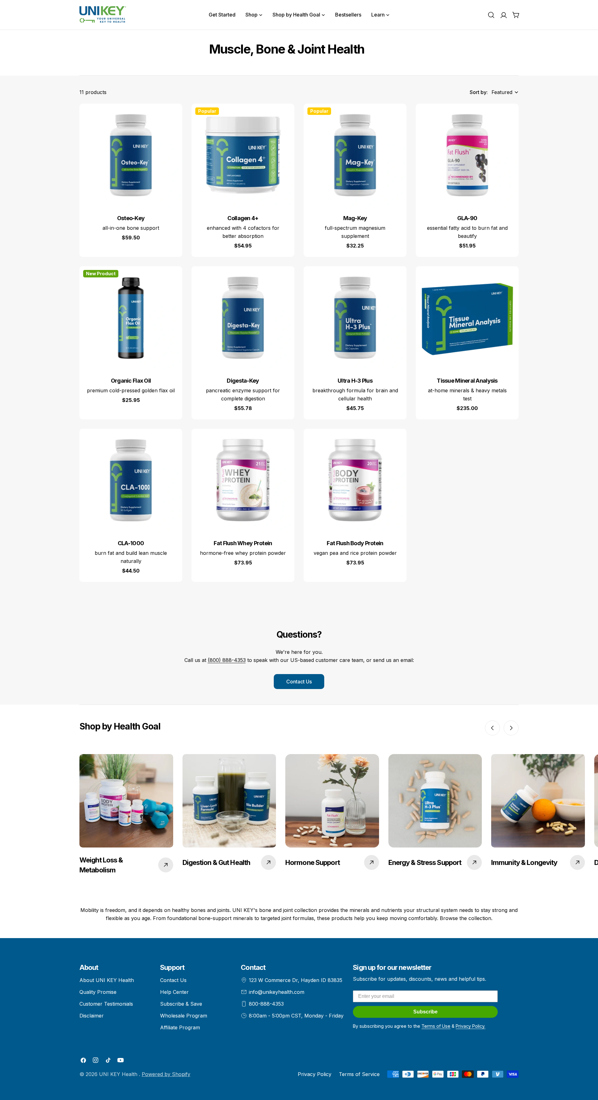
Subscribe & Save (181, 1004)
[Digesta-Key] (243, 317)
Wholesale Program (183, 1016)
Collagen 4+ (242, 218)
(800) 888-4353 (227, 660)
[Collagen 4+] (243, 155)
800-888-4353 (266, 1004)
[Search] (491, 15)
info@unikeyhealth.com (276, 992)
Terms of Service (359, 1074)
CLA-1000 (131, 543)
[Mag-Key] (355, 155)
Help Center (174, 992)
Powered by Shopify (166, 1074)
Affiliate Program (180, 1027)
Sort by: (479, 92)
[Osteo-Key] (130, 155)
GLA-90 (467, 218)
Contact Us (299, 681)
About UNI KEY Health (106, 980)
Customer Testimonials (106, 1004)
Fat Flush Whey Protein (243, 543)
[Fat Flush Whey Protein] (243, 480)
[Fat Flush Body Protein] (355, 480)
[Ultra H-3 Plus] (355, 317)
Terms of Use (435, 1026)
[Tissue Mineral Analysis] (467, 317)
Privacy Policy (314, 1074)
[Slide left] (492, 727)
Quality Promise (97, 992)
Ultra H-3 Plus (355, 380)
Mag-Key (355, 218)
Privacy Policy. (470, 1026)
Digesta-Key (243, 380)
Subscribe (425, 1011)
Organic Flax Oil (131, 380)
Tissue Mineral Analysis (467, 380)
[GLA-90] (467, 155)
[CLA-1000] (130, 480)
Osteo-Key (131, 218)
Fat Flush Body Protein (355, 543)
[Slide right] (511, 727)
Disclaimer (91, 1016)
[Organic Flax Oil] (130, 317)
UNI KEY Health (119, 1074)
